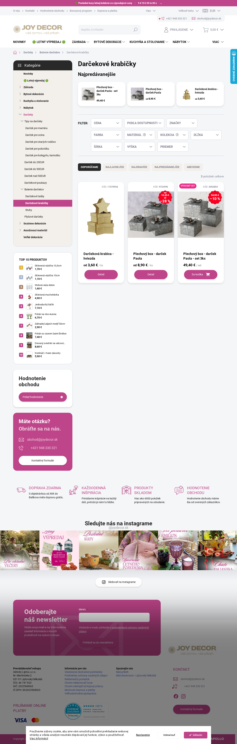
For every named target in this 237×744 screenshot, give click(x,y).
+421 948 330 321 (44, 448)
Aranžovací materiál (35, 230)
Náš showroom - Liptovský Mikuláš (136, 675)
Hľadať (136, 29)
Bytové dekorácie (34, 94)
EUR (212, 11)
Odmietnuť (169, 735)
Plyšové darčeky (33, 216)
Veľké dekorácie (33, 237)
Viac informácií (39, 738)
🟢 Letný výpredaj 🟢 (36, 80)
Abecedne (193, 167)
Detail (101, 274)
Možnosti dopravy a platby (80, 689)
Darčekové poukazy (35, 182)
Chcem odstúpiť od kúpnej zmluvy (84, 686)
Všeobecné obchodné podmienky (83, 671)
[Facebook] (176, 695)
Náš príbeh (122, 671)
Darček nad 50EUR (35, 175)
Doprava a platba (107, 10)
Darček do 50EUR (34, 169)
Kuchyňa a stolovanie (36, 100)
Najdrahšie (139, 167)
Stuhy (28, 209)
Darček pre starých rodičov (40, 141)
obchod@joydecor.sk (42, 439)
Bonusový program (81, 10)
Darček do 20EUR (34, 162)
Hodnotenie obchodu (52, 10)
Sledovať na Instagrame (122, 581)
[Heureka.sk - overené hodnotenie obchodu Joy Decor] (87, 711)
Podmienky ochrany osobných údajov (86, 675)
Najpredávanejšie (167, 167)
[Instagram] (183, 695)
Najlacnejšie (115, 167)
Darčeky (28, 114)
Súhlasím (197, 735)
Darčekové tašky (34, 196)
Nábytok (28, 107)
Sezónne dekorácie (35, 223)
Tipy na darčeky (33, 121)
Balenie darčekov (34, 189)
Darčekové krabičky (36, 203)
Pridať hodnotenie (33, 397)
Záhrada (28, 87)
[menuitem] (21, 42)
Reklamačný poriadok (77, 679)
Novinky (28, 73)
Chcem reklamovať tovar (79, 682)
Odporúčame (89, 167)
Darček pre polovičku (37, 148)
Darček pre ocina (34, 135)
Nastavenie (143, 735)
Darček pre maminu (36, 128)
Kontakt (30, 10)
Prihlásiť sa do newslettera (98, 642)
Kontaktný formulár (42, 460)
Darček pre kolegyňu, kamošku (42, 155)
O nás (16, 10)
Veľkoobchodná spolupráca (80, 693)
